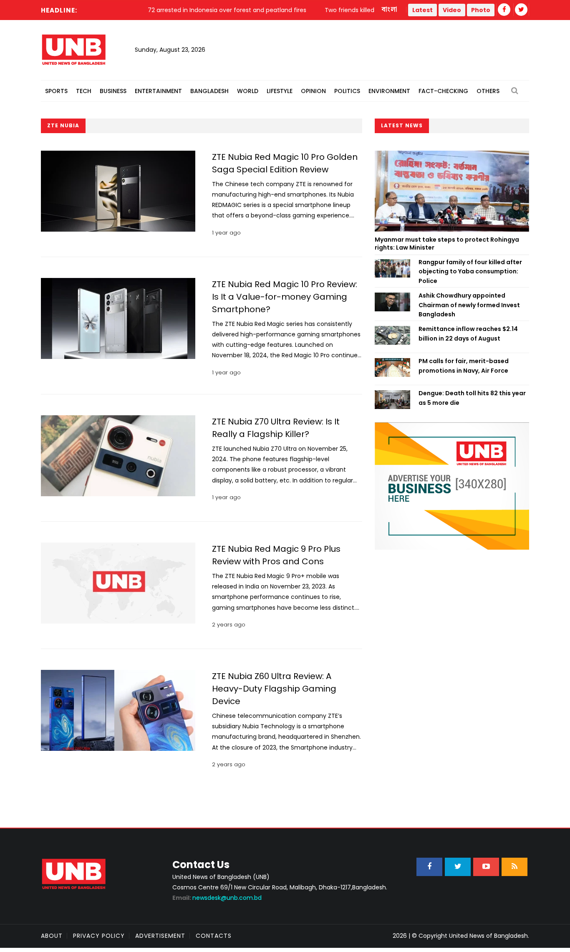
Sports (56, 91)
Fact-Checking (443, 91)
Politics (347, 91)
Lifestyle (280, 91)
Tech (83, 91)
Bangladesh (209, 91)
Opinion (313, 91)
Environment (389, 91)
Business (113, 91)
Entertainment (158, 91)
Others (488, 91)
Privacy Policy (99, 936)
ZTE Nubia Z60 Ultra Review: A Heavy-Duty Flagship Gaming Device (274, 688)
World (247, 91)
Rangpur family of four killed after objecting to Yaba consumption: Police (470, 271)
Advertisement (160, 936)
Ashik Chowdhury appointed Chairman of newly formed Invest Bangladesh (469, 304)
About (52, 936)
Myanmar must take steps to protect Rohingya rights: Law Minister (447, 243)
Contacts (214, 936)
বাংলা (390, 9)
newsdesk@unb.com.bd (217, 898)
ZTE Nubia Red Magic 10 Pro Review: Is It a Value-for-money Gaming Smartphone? (284, 296)
